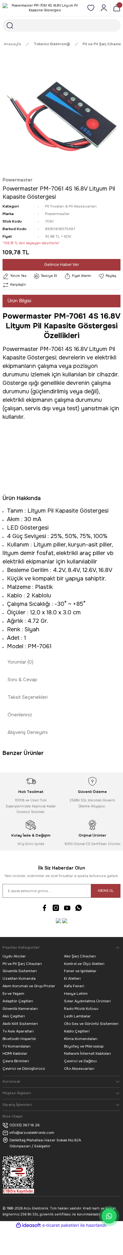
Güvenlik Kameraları (20, 1008)
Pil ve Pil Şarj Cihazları (22, 963)
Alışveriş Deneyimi (28, 732)
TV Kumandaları (17, 1046)
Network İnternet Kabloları (87, 1053)
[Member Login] (104, 8)
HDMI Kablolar (15, 1053)
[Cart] (116, 8)
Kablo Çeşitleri (77, 1031)
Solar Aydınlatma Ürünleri (87, 1001)
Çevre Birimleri (16, 1061)
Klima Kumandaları (80, 1038)
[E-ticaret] (60, 1225)
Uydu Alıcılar (14, 956)
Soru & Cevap (22, 679)
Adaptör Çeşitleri (18, 1001)
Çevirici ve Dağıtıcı (80, 1061)
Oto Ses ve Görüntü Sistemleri (91, 1023)
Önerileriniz (20, 715)
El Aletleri (72, 978)
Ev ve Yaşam (13, 993)
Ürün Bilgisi (19, 301)
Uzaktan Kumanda (19, 978)
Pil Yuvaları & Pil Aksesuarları (71, 206)
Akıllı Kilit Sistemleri (20, 1023)
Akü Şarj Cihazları (80, 956)
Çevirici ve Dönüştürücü (24, 1068)
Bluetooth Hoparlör (19, 1038)
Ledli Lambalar (77, 1016)
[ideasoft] (28, 1225)
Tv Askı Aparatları (18, 1031)
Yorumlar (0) (20, 662)
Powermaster (17, 180)
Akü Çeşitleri (14, 1016)
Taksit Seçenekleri (28, 697)
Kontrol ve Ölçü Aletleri (84, 963)
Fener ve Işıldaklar (80, 970)
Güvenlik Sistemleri (20, 970)
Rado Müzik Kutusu (81, 1008)
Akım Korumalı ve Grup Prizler (29, 985)
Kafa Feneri (74, 985)
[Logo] (42, 8)
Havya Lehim (76, 993)
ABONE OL (106, 891)
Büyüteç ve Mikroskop (83, 1046)
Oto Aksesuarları (79, 1068)
